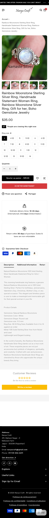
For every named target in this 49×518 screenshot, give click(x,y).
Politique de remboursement (24, 497)
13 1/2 (22, 156)
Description (9, 265)
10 (5, 150)
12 (35, 150)
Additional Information (27, 265)
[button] (37, 178)
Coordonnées (34, 505)
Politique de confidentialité (14, 501)
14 (30, 156)
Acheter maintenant (25, 186)
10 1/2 (13, 150)
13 (14, 156)
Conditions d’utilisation (36, 501)
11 (20, 150)
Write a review (24, 387)
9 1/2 (42, 144)
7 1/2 (12, 144)
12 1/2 (6, 156)
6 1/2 (43, 138)
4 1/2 (12, 138)
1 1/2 (28, 150)
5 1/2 (27, 138)
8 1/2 (27, 144)
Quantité (6, 164)
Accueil (5, 19)
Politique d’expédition (18, 505)
